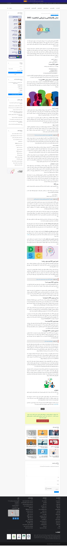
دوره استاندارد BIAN (19, 154)
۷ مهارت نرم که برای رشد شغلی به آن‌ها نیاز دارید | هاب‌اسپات (15, 105)
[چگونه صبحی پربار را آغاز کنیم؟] (43, 434)
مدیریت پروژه (44, 505)
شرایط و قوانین (58, 526)
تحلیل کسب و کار (44, 502)
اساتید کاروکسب (58, 505)
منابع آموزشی (33, 9)
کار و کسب (57, 9)
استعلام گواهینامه (41, 3)
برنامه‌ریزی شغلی (54, 14)
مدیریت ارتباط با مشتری (43, 514)
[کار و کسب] (54, 6)
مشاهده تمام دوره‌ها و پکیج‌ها (18, 166)
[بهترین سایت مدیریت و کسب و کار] (19, 539)
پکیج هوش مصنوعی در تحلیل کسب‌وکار (17, 162)
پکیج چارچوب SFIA (19, 156)
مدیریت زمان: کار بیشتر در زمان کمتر (17, 111)
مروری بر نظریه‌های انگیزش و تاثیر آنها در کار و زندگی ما (15, 126)
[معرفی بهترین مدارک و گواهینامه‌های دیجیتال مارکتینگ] (43, 453)
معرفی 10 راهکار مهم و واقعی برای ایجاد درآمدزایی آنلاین (43, 200)
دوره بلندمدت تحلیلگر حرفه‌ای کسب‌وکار (17, 135)
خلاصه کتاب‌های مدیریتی (43, 522)
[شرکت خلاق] (13, 540)
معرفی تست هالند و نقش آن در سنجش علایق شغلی (15, 107)
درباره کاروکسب (58, 504)
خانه (57, 14)
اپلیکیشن (45, 3)
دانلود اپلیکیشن (58, 519)
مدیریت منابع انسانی (43, 507)
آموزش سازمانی (58, 514)
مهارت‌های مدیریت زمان (48, 342)
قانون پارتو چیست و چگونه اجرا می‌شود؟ (17, 118)
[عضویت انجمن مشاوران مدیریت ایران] (28, 539)
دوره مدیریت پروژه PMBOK (18, 144)
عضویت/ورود (52, 9)
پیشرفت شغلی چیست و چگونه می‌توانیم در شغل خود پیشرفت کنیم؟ (15, 116)
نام (58, 478)
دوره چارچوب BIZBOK (19, 152)
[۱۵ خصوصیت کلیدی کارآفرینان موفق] (31, 443)
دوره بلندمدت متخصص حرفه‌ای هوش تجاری (16, 137)
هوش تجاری (44, 504)
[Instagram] (18, 520)
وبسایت (58, 485)
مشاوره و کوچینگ (50, 3)
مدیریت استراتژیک (44, 509)
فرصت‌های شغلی (58, 524)
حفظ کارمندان (56, 405)
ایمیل (58, 482)
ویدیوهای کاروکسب (43, 524)
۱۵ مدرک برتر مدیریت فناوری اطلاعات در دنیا (55, 448)
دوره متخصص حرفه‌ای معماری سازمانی (17, 139)
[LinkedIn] (16, 520)
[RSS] (13, 520)
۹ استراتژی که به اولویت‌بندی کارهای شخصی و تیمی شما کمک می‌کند (15, 123)
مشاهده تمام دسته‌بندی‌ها (43, 529)
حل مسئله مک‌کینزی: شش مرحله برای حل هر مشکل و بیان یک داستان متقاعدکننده (31, 458)
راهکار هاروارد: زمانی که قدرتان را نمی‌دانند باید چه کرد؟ (43, 136)
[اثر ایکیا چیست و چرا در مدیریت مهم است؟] (31, 434)
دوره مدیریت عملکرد (19, 150)
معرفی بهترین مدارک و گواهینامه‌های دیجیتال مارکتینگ (43, 458)
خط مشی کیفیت (58, 522)
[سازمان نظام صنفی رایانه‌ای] (23, 539)
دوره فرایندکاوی (20, 142)
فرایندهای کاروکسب (57, 510)
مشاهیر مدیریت (44, 515)
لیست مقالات (44, 527)
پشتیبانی (37, 3)
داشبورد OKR (58, 509)
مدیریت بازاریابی (44, 512)
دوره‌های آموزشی (45, 9)
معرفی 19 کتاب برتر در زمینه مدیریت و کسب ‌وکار (44, 281)
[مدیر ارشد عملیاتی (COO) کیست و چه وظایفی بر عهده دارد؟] (43, 443)
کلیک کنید (25, 1)
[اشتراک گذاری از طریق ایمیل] (44, 410)
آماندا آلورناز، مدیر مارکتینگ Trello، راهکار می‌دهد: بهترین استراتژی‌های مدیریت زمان (15, 114)
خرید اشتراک (58, 517)
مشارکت (28, 236)
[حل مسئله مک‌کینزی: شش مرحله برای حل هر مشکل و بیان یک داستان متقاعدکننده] (31, 453)
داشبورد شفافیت (58, 507)
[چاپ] (42, 410)
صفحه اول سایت (58, 502)
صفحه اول (58, 3)
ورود (15, 74)
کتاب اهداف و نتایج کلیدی (43, 517)
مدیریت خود (52, 16)
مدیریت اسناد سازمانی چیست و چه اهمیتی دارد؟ (16, 120)
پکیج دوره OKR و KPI (19, 160)
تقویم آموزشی (54, 3)
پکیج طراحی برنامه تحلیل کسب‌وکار (17, 164)
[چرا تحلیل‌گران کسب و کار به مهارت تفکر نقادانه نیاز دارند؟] (54, 453)
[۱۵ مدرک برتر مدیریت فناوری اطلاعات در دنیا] (54, 443)
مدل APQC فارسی (44, 520)
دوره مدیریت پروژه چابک (19, 146)
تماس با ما (34, 3)
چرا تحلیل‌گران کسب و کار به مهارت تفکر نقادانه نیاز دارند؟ (54, 458)
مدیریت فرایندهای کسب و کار (42, 510)
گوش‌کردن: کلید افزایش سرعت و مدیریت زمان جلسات (15, 109)
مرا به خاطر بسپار (19, 72)
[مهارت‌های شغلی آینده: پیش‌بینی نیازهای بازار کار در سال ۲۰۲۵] (54, 434)
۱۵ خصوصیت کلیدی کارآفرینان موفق (31, 448)
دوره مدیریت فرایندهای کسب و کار (17, 140)
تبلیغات (59, 527)
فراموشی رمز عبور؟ (11, 70)
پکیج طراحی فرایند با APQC (18, 158)
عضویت (15, 75)
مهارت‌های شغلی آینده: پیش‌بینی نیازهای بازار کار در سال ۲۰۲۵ (54, 439)
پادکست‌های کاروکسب (43, 526)
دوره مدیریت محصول (19, 148)
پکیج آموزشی (39, 9)
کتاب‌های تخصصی (26, 9)
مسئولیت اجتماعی (57, 520)
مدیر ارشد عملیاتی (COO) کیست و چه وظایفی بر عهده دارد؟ (43, 448)
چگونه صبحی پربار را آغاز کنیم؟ (43, 438)
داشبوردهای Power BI (43, 519)
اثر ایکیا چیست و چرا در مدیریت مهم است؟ (32, 439)
